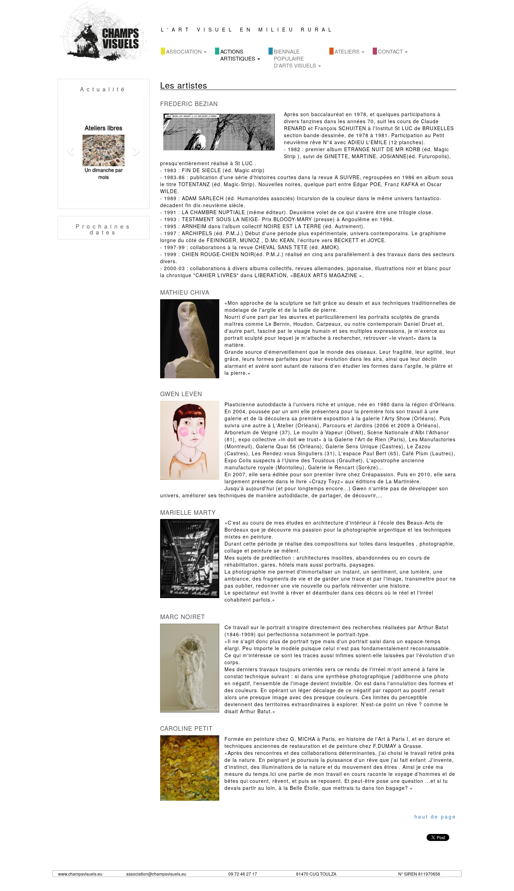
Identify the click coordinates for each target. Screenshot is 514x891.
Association (184, 51)
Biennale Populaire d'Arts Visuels (295, 58)
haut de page (435, 816)
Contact (391, 51)
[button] (70, 148)
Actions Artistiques (238, 55)
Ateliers (348, 51)
